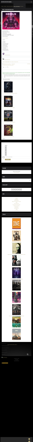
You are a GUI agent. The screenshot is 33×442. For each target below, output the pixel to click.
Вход (18, 172)
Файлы (5, 6)
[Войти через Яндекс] (6, 151)
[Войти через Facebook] (6, 150)
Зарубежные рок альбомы (19, 6)
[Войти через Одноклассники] (6, 155)
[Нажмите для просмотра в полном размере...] (11, 29)
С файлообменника (7, 59)
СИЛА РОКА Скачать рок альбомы (6, 1)
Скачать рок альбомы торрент (11, 6)
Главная (2, 6)
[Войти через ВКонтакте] (6, 148)
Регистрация (15, 172)
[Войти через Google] (6, 153)
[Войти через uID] (6, 147)
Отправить (7, 159)
